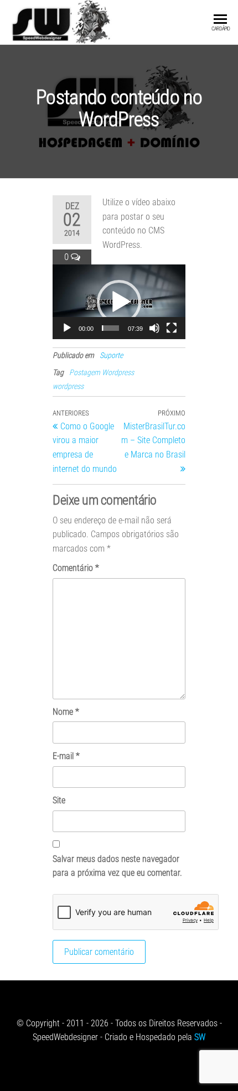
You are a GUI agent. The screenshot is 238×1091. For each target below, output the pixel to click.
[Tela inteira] (171, 328)
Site (59, 800)
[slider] (110, 328)
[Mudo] (154, 328)
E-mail (66, 756)
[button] (119, 302)
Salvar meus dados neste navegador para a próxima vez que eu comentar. (117, 866)
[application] (119, 301)
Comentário (76, 568)
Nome (66, 711)
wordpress (68, 386)
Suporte (111, 355)
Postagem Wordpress (101, 372)
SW (199, 1037)
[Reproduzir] (67, 328)
